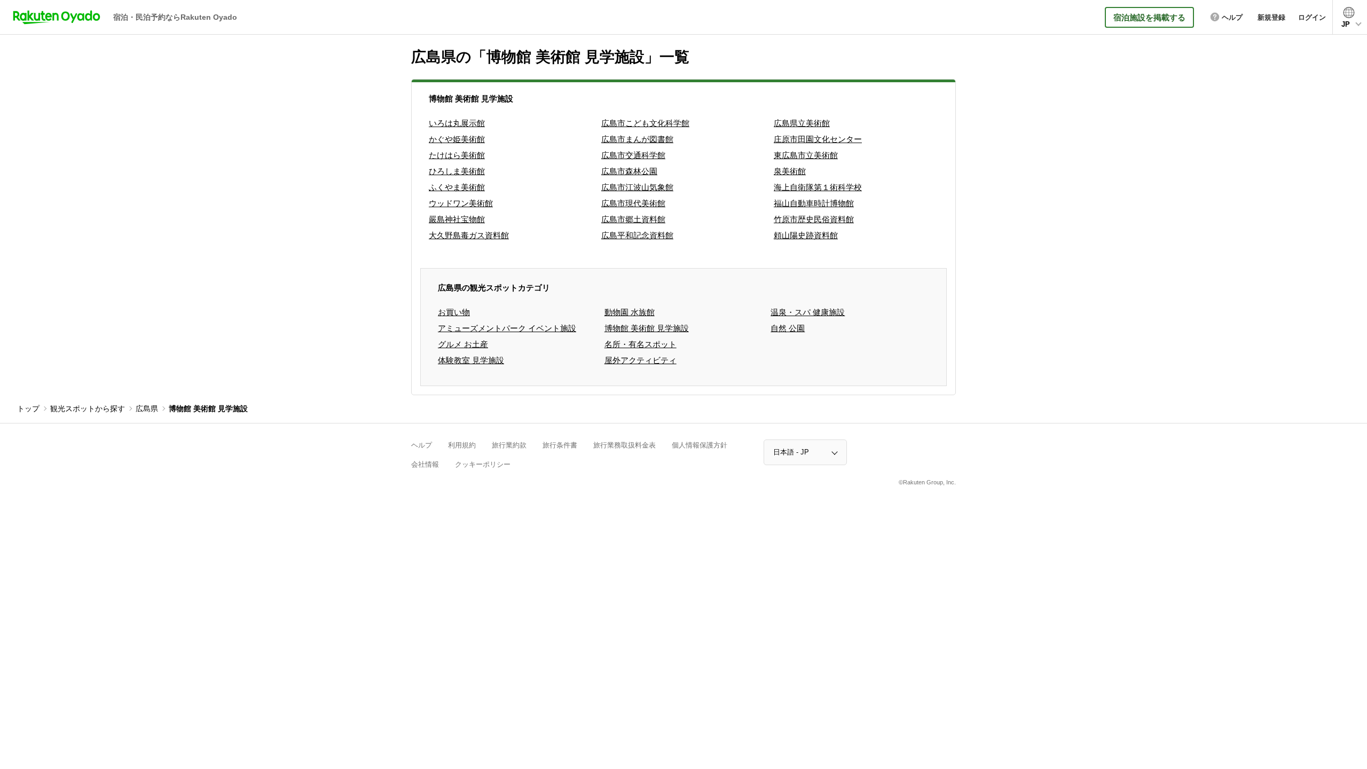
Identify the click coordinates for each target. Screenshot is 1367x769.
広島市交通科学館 (633, 155)
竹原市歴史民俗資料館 (814, 219)
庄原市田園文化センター (818, 139)
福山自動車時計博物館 (814, 203)
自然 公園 (788, 328)
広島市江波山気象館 (637, 187)
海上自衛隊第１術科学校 (818, 187)
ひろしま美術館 (457, 171)
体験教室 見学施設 (471, 360)
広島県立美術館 (802, 123)
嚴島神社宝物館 (457, 219)
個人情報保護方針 (699, 445)
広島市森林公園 (629, 171)
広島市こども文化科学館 (645, 123)
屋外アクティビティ (640, 360)
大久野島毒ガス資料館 (469, 235)
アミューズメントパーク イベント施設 (507, 328)
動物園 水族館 (629, 312)
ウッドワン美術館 (461, 203)
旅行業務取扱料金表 (624, 445)
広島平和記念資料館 (637, 235)
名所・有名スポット (640, 344)
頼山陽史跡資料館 (806, 235)
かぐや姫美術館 (457, 139)
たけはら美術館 (457, 155)
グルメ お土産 (463, 344)
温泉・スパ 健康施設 (808, 312)
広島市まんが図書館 (637, 139)
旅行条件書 (560, 445)
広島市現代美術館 (633, 203)
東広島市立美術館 (806, 155)
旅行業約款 (509, 445)
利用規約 (462, 445)
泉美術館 (790, 171)
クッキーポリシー (482, 464)
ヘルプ (421, 445)
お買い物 (454, 312)
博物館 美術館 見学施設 (646, 328)
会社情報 (425, 464)
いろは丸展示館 (457, 123)
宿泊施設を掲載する (1149, 17)
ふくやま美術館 (457, 187)
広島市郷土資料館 (633, 219)
